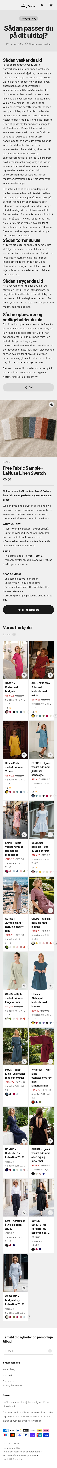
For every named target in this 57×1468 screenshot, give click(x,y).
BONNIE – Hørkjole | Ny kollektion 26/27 (14, 1153)
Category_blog (28, 18)
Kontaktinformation (13, 1459)
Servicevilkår (9, 1455)
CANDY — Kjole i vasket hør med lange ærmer (14, 998)
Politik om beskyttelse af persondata (21, 1451)
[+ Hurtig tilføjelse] (24, 675)
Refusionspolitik (11, 1447)
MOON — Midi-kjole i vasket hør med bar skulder (15, 1073)
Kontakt (7, 1375)
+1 (29, 1317)
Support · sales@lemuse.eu (13, 1383)
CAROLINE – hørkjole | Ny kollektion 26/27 (14, 1300)
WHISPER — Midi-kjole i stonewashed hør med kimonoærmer (41, 1077)
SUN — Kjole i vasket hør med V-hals (14, 767)
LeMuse (7, 462)
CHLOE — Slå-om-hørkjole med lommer (41, 922)
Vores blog (9, 1369)
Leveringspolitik (27, 1455)
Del (30, 387)
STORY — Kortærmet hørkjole (11, 687)
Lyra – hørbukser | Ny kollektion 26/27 (15, 1224)
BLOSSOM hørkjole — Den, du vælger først (40, 846)
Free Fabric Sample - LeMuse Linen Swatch (24, 470)
